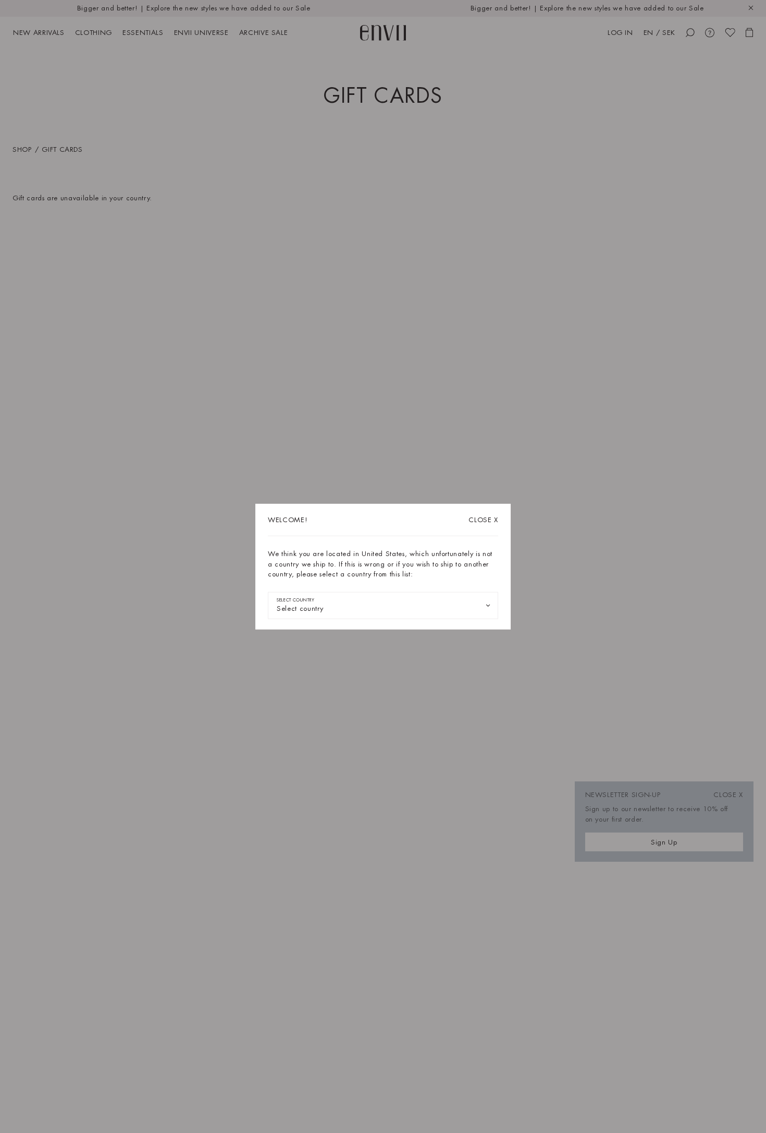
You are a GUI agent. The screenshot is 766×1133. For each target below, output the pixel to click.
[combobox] (383, 605)
